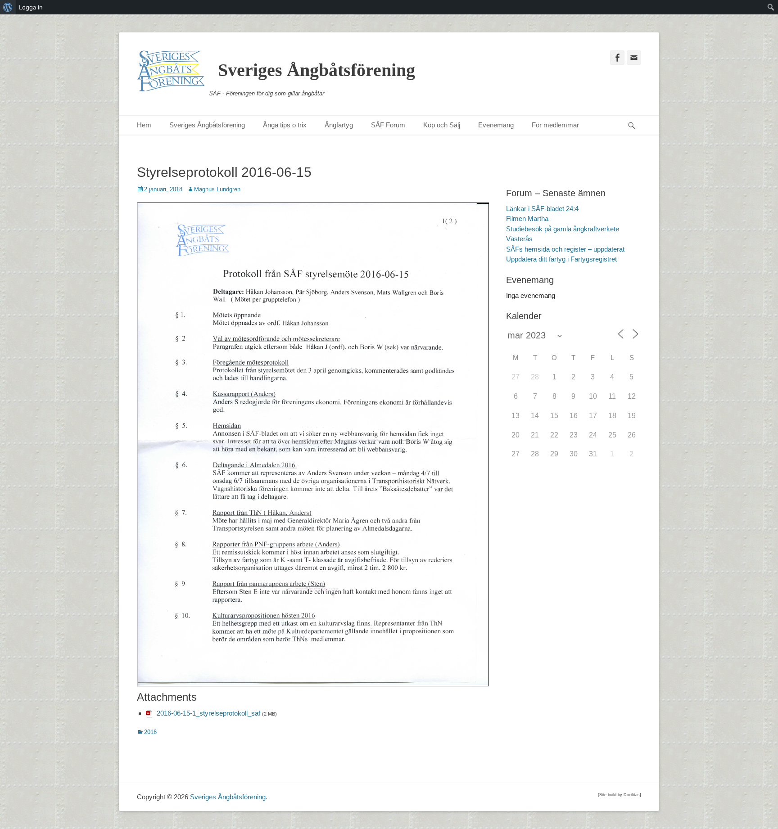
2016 (150, 732)
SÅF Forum (388, 125)
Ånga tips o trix (285, 125)
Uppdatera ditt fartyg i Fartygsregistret (561, 259)
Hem (144, 125)
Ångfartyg (339, 125)
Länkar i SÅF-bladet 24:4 (542, 208)
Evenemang (496, 125)
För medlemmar (555, 125)
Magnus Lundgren (217, 189)
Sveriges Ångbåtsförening (316, 70)
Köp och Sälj (441, 125)
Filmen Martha (527, 218)
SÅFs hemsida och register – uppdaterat (565, 249)
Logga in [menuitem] (31, 7)
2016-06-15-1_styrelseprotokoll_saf (208, 713)
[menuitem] (8, 7)
